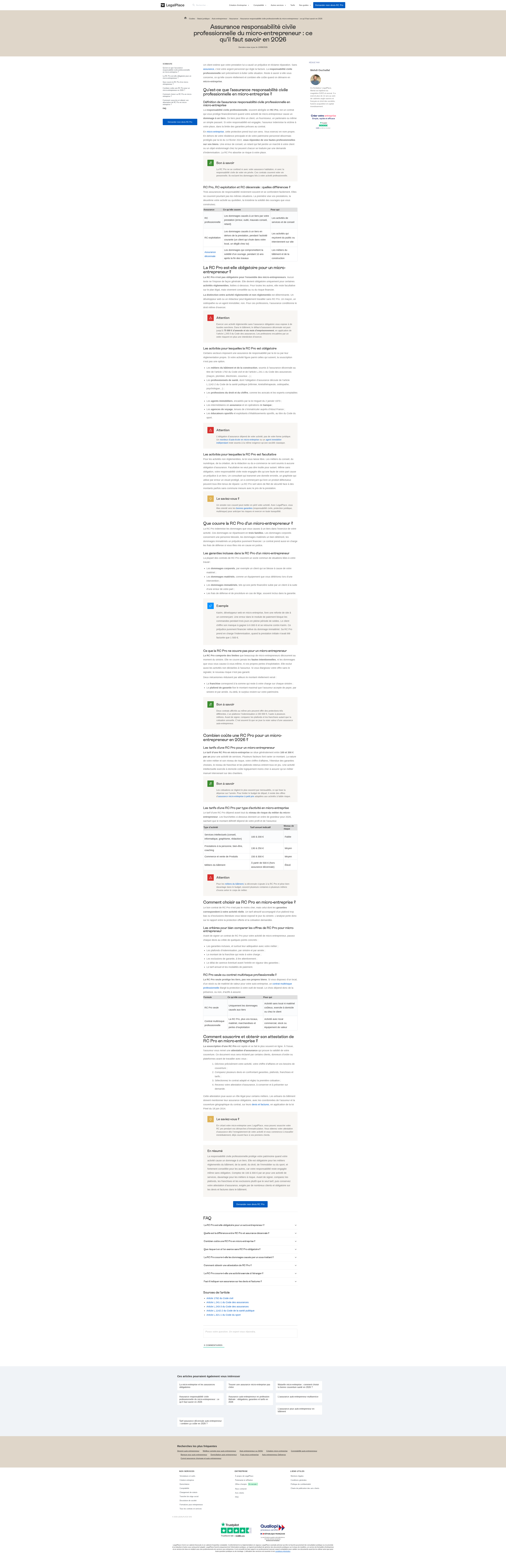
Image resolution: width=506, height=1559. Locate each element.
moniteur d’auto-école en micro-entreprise (239, 439)
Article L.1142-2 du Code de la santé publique (230, 1310)
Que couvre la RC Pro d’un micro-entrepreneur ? (175, 83)
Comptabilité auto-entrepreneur (304, 1451)
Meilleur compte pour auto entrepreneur (219, 1451)
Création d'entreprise (238, 5)
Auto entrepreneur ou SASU (251, 1451)
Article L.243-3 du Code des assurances (227, 1306)
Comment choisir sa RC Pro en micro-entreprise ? (177, 95)
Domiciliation (184, 1484)
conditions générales (282, 1551)
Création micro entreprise (277, 1451)
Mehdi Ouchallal (320, 70)
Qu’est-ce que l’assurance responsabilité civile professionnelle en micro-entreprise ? (176, 70)
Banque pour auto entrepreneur (194, 1454)
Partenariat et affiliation (244, 1480)
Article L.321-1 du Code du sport (223, 1314)
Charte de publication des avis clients (305, 1488)
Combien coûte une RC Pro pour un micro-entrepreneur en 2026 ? (176, 89)
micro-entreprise (215, 131)
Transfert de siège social (189, 1496)
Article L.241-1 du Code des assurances (227, 1302)
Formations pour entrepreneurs (191, 1505)
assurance (208, 69)
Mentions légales (297, 1476)
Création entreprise (187, 1480)
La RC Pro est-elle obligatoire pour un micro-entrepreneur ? (177, 77)
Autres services (277, 5)
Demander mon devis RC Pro (329, 5)
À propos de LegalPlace (244, 1476)
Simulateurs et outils (187, 1476)
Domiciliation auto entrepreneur (224, 1454)
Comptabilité (259, 5)
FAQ (164, 108)
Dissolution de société (188, 1500)
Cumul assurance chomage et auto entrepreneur (201, 1458)
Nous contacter (241, 1489)
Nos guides (303, 5)
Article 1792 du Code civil (219, 1298)
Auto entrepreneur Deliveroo (274, 1454)
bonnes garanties (244, 508)
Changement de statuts (188, 1492)
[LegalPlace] (172, 5)
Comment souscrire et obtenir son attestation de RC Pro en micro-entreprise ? (176, 102)
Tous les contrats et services (191, 1509)
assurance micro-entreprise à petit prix (236, 796)
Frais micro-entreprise (249, 1454)
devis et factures (260, 1104)
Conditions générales (299, 1480)
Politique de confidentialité (301, 1484)
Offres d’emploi (246, 1484)
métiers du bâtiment (234, 884)
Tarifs (292, 5)
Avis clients (239, 1493)
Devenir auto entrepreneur (188, 1451)
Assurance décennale (210, 254)
